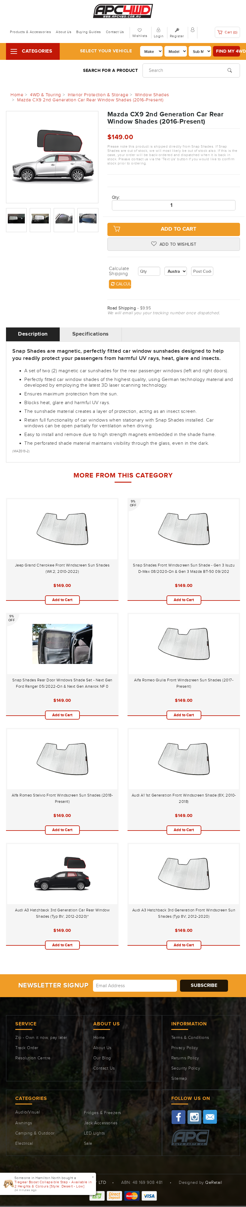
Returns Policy (185, 1058)
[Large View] (16, 220)
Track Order (26, 1048)
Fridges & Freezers (102, 1112)
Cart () (231, 32)
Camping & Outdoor (35, 1133)
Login (159, 36)
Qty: (116, 197)
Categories (37, 51)
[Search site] (230, 70)
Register (177, 36)
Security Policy (185, 1068)
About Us (63, 32)
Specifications (90, 334)
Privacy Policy (184, 1048)
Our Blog (102, 1058)
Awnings (23, 1123)
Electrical (24, 1143)
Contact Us (115, 32)
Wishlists (140, 36)
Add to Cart (178, 229)
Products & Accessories (30, 32)
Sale (88, 1143)
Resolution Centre (33, 1058)
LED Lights (94, 1133)
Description (33, 334)
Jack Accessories (101, 1123)
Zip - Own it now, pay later (41, 1037)
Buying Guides (88, 32)
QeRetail (213, 1182)
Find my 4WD (228, 51)
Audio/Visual (27, 1112)
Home (99, 1037)
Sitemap (179, 1078)
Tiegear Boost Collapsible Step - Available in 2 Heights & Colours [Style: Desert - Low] (53, 1184)
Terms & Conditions (190, 1037)
